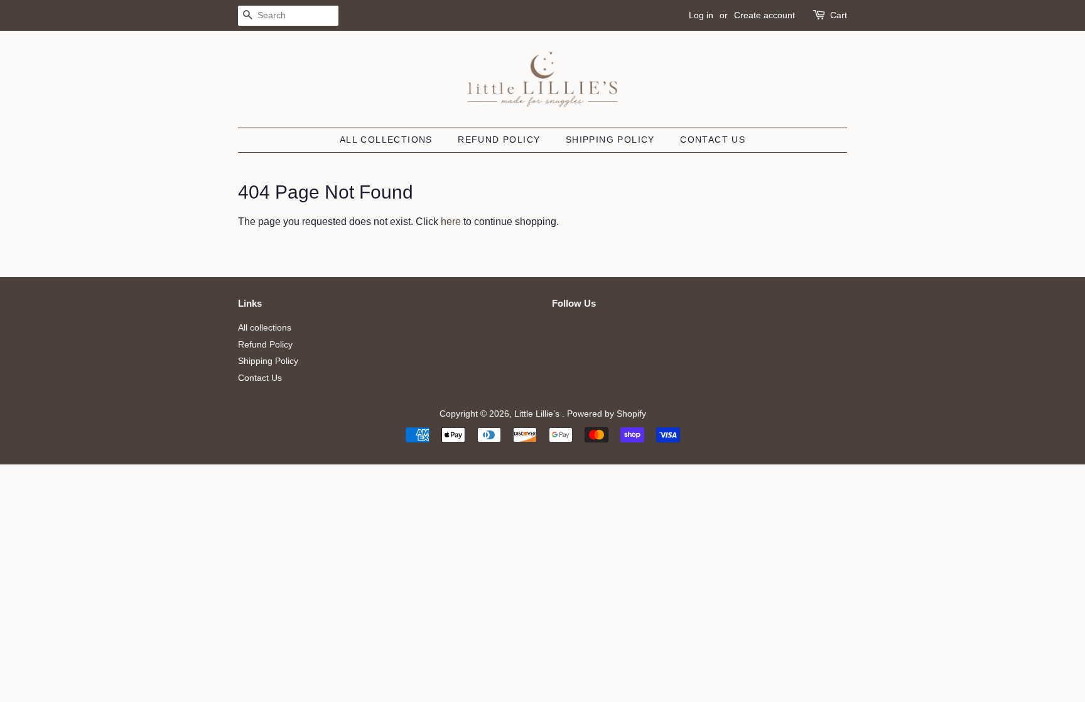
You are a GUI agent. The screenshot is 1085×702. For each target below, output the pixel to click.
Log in (701, 15)
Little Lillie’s (538, 414)
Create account (764, 15)
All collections (386, 139)
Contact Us (712, 139)
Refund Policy (499, 139)
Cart (838, 15)
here (451, 221)
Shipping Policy (610, 139)
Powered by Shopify (606, 414)
